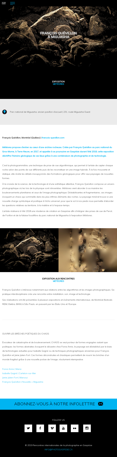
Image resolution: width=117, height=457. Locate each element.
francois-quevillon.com (53, 137)
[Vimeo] (52, 428)
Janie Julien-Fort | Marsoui (15, 377)
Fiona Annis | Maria (11, 369)
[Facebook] (40, 428)
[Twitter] (28, 428)
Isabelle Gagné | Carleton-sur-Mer (19, 373)
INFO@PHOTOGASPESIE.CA (59, 449)
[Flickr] (74, 428)
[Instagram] (87, 428)
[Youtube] (63, 428)
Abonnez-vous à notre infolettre (54, 403)
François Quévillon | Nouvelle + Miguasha (22, 381)
